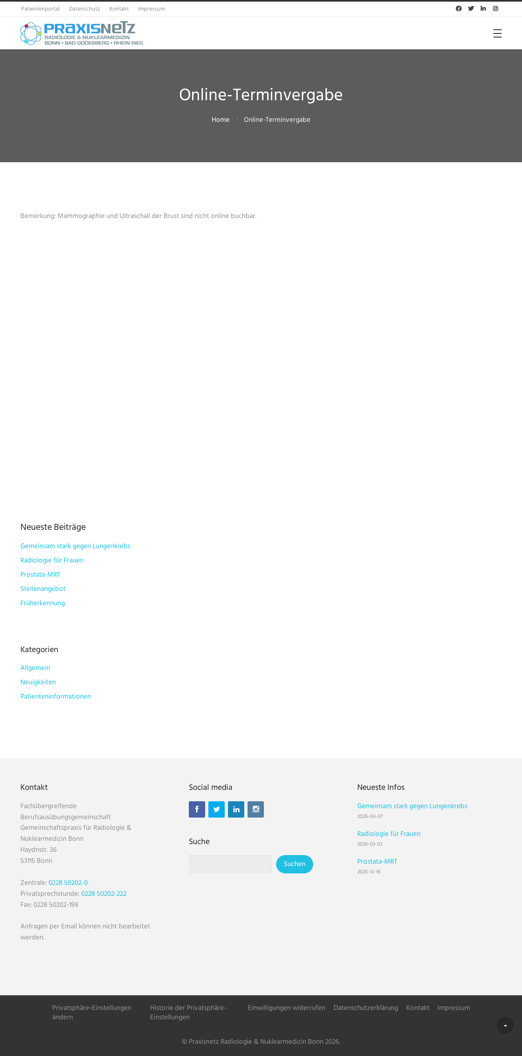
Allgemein (35, 668)
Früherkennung (42, 603)
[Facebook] (197, 809)
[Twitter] (216, 809)
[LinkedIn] (236, 809)
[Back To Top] (505, 1025)
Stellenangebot (43, 589)
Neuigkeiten (38, 682)
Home (221, 120)
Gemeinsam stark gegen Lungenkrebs (75, 546)
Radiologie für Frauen (52, 560)
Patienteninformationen (55, 696)
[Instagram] (256, 809)
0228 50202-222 (103, 893)
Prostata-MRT (40, 574)
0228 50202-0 (68, 882)
